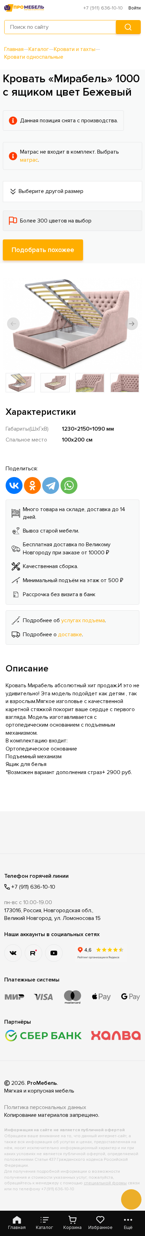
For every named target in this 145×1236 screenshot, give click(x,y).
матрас (29, 159)
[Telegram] (50, 485)
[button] (13, 323)
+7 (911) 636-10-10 (103, 8)
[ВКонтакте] (14, 485)
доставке (70, 634)
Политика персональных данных (45, 1107)
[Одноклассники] (32, 485)
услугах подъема (83, 620)
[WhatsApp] (69, 485)
